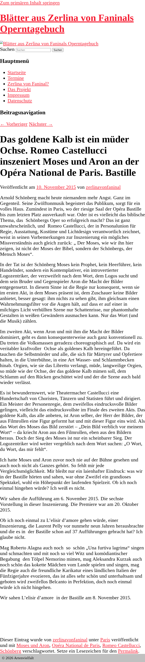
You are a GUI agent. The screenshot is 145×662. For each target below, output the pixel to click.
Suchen (7, 49)
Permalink (128, 651)
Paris (105, 639)
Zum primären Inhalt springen (30, 2)
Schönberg (10, 651)
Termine (16, 78)
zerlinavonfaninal (103, 187)
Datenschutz (20, 100)
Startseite (17, 72)
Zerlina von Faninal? (28, 83)
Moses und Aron (32, 645)
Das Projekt (19, 89)
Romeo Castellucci (121, 645)
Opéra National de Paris (76, 645)
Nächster (41, 124)
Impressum (18, 95)
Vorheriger (14, 124)
